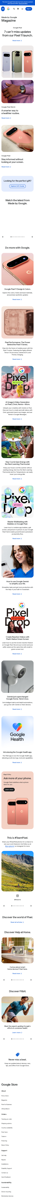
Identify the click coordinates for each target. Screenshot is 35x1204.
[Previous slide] (3, 237)
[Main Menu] (3, 9)
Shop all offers (23, 3)
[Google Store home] (8, 8)
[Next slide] (32, 237)
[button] (14, 9)
